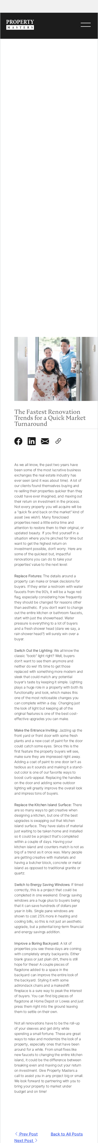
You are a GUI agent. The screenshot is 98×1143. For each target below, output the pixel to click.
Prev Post (28, 1133)
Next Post (24, 1140)
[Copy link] (60, 441)
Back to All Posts (67, 1133)
